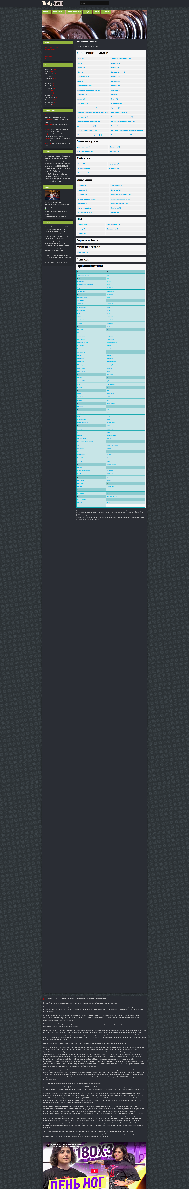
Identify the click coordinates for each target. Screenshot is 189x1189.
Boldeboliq (48, 83)
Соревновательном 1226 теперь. (55, 216)
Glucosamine (49, 100)
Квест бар (48, 76)
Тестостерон (49, 78)
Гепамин (47, 81)
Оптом (96, 12)
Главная (46, 12)
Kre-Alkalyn (48, 95)
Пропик (47, 71)
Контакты (106, 12)
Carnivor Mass (49, 102)
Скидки (87, 12)
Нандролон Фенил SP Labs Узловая (58, 167)
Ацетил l (47, 93)
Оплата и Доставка (74, 12)
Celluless (47, 90)
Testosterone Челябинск (90, 46)
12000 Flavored (50, 97)
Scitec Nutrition (49, 74)
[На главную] (52, 3)
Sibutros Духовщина (52, 161)
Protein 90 (48, 85)
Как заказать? (58, 12)
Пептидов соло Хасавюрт (53, 156)
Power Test (48, 88)
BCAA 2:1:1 (48, 104)
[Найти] (107, 3)
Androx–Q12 (49, 69)
